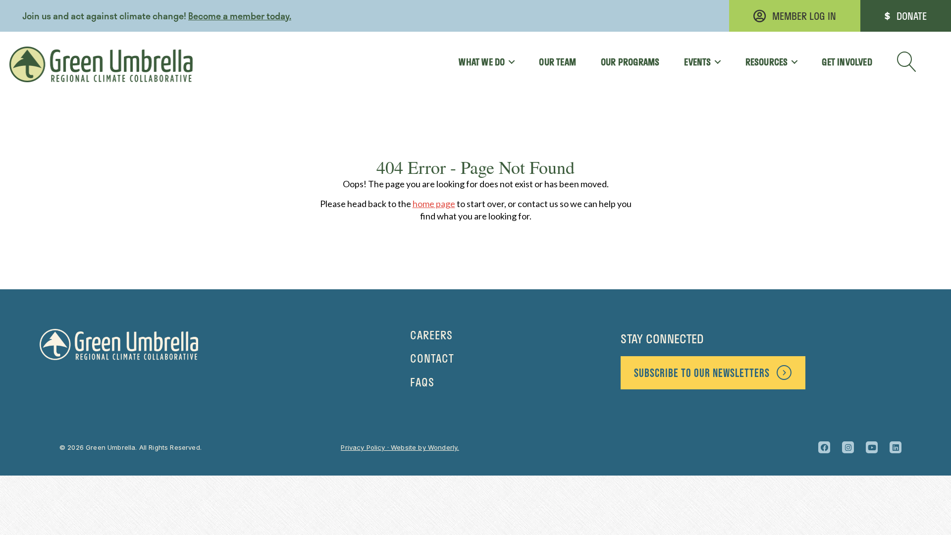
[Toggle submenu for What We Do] (508, 62)
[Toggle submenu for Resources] (790, 62)
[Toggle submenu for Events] (714, 62)
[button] (907, 62)
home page (434, 203)
